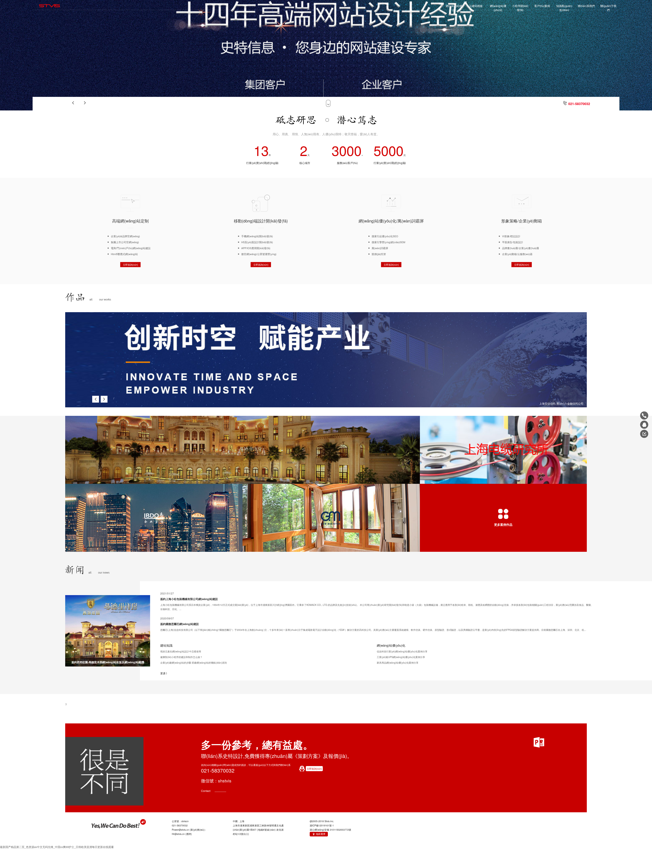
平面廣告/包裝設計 (512, 242)
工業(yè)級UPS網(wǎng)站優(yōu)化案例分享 (401, 657)
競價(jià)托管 (379, 254)
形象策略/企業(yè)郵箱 (521, 221)
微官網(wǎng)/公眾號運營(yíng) (258, 254)
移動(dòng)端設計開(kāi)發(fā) (261, 221)
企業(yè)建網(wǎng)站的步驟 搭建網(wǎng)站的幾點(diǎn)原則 (193, 662)
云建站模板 (476, 6)
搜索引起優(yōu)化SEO (385, 236)
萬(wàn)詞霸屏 (380, 248)
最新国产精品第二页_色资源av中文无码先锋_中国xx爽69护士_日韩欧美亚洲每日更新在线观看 (57, 847)
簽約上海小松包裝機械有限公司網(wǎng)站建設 (189, 599)
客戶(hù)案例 (542, 6)
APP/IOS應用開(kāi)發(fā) (255, 248)
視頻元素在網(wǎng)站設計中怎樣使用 (180, 651)
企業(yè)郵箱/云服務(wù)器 (517, 254)
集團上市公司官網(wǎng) (125, 242)
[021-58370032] (644, 415)
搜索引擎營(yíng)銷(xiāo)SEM (388, 242)
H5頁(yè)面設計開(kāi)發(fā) (257, 242)
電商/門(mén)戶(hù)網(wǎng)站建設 (131, 248)
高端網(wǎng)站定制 (130, 221)
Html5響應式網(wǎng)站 (124, 254)
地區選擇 (318, 834)
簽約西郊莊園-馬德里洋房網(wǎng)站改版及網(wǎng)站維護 (107, 662)
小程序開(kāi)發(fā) (520, 8)
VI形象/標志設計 (511, 236)
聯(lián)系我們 (586, 6)
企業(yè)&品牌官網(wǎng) (125, 236)
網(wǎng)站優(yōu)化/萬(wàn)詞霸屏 (391, 221)
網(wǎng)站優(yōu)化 (498, 8)
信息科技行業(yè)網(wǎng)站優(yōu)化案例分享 (402, 651)
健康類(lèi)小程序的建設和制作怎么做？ (181, 657)
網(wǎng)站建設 (454, 8)
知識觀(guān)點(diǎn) (564, 8)
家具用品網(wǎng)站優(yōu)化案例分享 (397, 662)
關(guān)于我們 (608, 8)
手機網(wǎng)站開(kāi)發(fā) (257, 236)
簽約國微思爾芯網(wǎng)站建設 (179, 624)
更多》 (164, 673)
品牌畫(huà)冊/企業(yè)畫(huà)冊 (520, 248)
